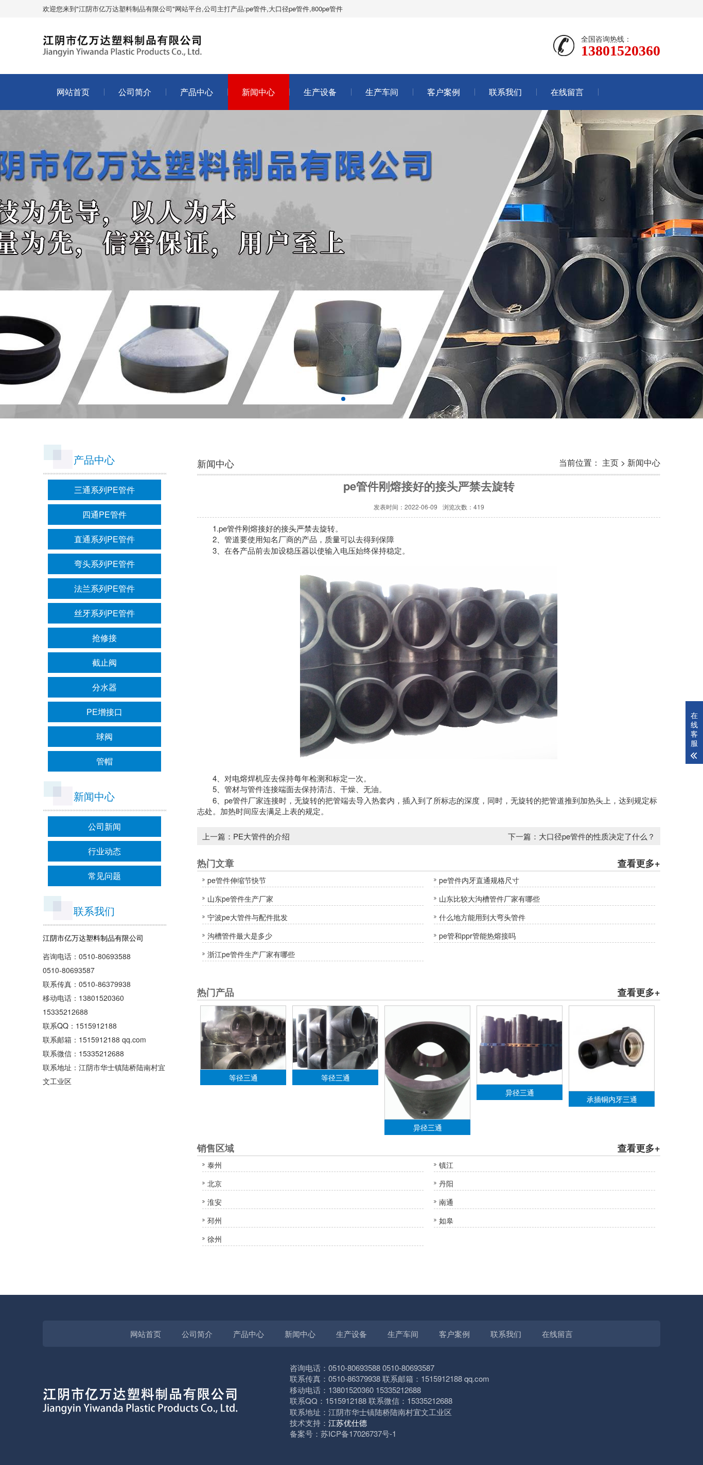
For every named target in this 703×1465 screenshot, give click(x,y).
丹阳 (446, 1183)
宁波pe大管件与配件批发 (247, 917)
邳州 (214, 1220)
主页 (610, 462)
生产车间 (381, 92)
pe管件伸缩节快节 (236, 880)
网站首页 (73, 92)
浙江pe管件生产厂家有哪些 (251, 954)
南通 (446, 1202)
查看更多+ (639, 863)
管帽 (104, 761)
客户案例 (443, 92)
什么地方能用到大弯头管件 (482, 917)
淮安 (214, 1202)
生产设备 (320, 92)
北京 (214, 1183)
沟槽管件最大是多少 (239, 935)
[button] (343, 399)
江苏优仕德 (347, 1422)
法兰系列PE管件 (104, 588)
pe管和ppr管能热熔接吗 (477, 935)
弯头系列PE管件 (104, 564)
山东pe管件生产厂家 (240, 898)
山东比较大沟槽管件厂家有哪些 (489, 898)
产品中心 (196, 92)
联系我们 (505, 92)
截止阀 (104, 662)
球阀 (104, 736)
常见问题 (104, 876)
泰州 (214, 1165)
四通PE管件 (104, 514)
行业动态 (104, 851)
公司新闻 (104, 826)
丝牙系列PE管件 (104, 613)
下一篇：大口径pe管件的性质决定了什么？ (581, 836)
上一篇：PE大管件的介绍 (246, 836)
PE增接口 (104, 712)
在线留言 (567, 92)
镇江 (446, 1165)
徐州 (214, 1239)
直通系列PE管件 (104, 539)
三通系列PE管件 (104, 490)
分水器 (104, 687)
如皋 (446, 1220)
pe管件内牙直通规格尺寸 (479, 880)
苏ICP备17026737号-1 (358, 1433)
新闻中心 (258, 92)
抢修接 (104, 638)
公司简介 (134, 92)
